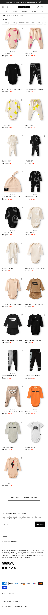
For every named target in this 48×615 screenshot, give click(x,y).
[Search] (9, 7)
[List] (44, 18)
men (39, 23)
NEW (43, 11)
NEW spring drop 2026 (26, 23)
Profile (11, 593)
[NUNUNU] (24, 7)
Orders (4, 593)
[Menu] (2, 7)
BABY (34, 11)
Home (4, 16)
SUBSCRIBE (40, 524)
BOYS (15, 11)
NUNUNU (11, 606)
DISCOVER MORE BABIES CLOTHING (24, 498)
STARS (24, 11)
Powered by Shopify (21, 606)
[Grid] (41, 18)
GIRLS (5, 11)
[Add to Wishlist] (22, 28)
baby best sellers (16, 16)
